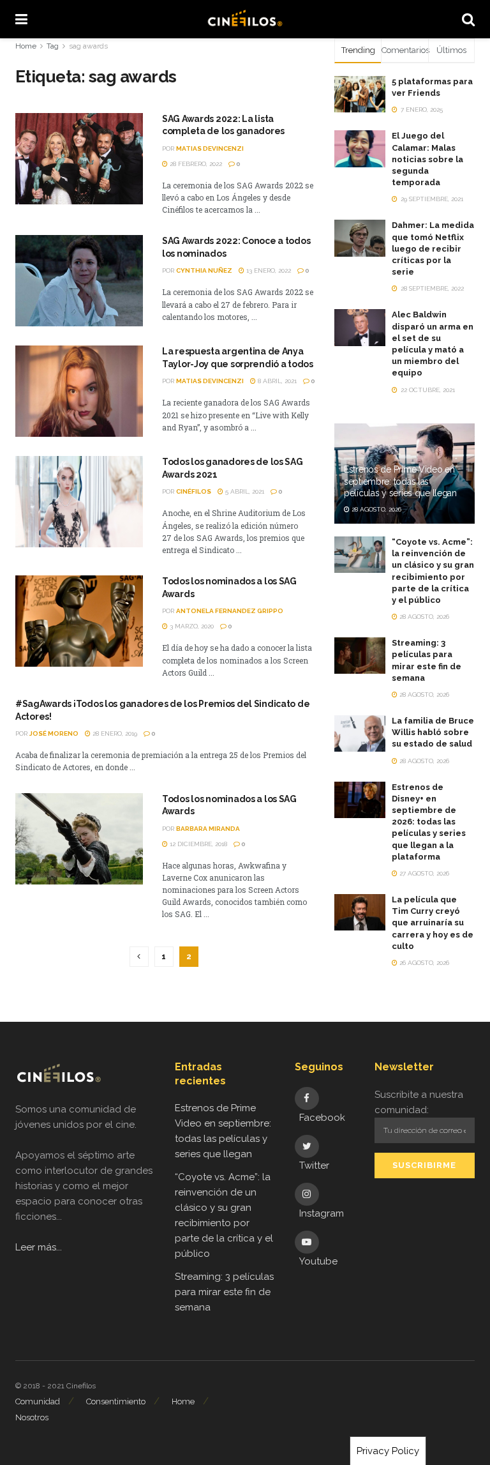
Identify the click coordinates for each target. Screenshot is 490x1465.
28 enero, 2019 (114, 733)
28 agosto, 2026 (375, 509)
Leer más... (38, 1247)
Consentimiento (115, 1401)
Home (25, 46)
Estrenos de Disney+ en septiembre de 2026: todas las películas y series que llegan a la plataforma (429, 822)
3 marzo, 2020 (191, 626)
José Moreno (53, 733)
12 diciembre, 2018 (197, 843)
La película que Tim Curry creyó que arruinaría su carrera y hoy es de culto (432, 923)
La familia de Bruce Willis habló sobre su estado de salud (433, 732)
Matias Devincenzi (210, 148)
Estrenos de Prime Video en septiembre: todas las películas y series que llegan (400, 480)
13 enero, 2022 (267, 270)
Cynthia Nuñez (204, 270)
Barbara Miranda (208, 828)
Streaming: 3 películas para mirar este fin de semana (224, 1292)
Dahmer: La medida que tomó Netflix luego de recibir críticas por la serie (433, 248)
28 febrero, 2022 (195, 163)
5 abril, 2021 (243, 491)
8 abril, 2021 (276, 380)
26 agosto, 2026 (423, 962)
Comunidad (37, 1401)
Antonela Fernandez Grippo (229, 610)
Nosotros (31, 1417)
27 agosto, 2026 (423, 873)
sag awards (88, 46)
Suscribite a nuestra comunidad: (419, 1102)
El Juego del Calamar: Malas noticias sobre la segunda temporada (427, 159)
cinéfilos (193, 491)
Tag (53, 46)
